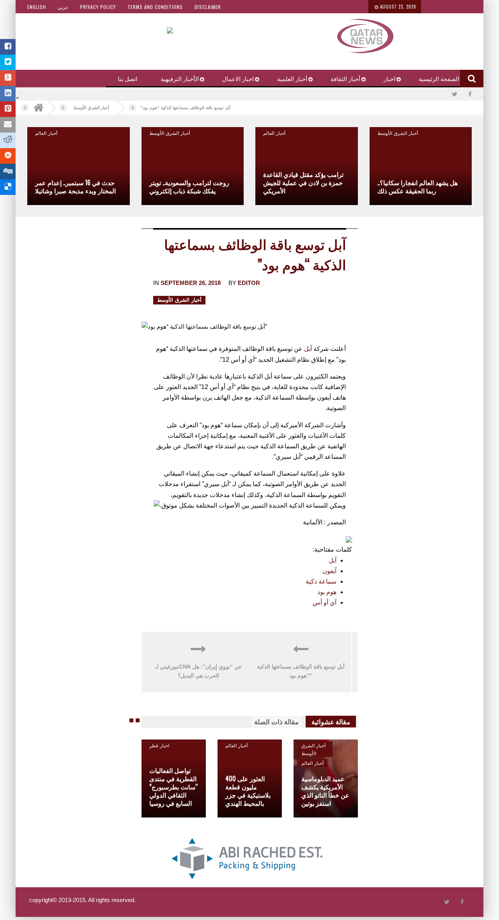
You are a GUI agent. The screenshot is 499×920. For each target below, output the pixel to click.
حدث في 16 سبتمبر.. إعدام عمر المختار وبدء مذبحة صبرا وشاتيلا (75, 186)
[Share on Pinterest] (8, 109)
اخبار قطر (159, 745)
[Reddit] (8, 140)
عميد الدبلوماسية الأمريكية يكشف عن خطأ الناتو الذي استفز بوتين (325, 791)
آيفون (329, 571)
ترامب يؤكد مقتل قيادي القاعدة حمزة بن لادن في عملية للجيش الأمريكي (303, 182)
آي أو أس (324, 602)
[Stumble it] (8, 156)
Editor (249, 283)
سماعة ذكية (321, 581)
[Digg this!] (8, 171)
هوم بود (326, 592)
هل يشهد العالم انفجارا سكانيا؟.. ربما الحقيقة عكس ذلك (417, 186)
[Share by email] (8, 125)
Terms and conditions (155, 7)
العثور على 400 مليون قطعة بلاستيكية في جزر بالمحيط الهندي (248, 791)
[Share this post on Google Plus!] (8, 78)
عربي (63, 7)
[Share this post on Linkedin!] (8, 93)
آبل (308, 348)
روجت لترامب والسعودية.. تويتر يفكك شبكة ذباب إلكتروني (189, 186)
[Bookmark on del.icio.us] (8, 187)
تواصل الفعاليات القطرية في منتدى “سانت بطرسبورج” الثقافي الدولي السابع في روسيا (173, 787)
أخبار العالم (274, 132)
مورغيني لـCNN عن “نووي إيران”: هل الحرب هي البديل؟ (198, 671)
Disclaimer (208, 7)
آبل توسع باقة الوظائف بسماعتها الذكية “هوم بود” (185, 107)
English (36, 7)
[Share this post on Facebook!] (8, 47)
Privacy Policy (98, 7)
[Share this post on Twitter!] (8, 62)
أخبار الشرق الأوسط (91, 107)
